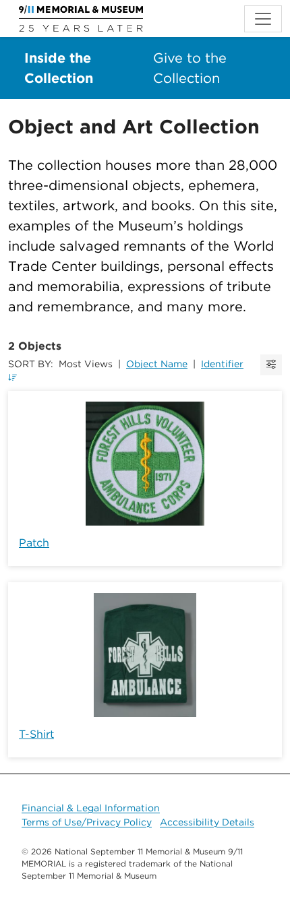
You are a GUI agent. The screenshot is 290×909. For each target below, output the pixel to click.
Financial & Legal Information (91, 808)
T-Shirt (36, 734)
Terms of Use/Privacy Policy (87, 822)
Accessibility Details (207, 822)
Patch (34, 542)
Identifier (222, 363)
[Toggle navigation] (263, 18)
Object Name (156, 363)
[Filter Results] (271, 364)
